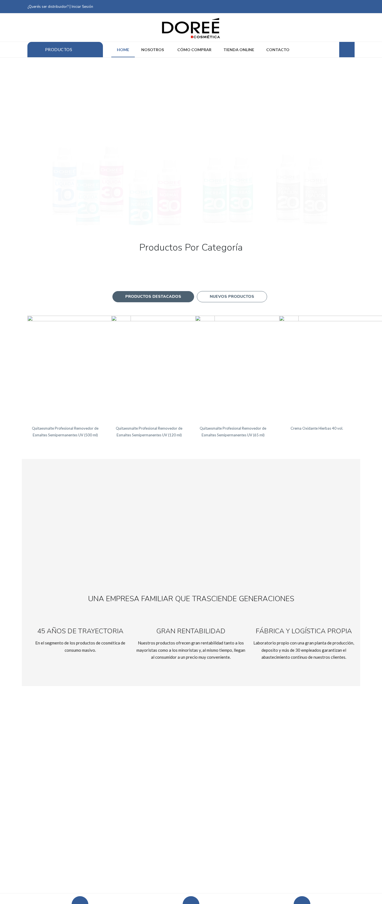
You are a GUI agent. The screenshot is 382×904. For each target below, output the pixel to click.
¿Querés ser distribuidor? (48, 6)
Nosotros (153, 49)
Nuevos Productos (232, 296)
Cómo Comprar (194, 49)
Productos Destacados (153, 296)
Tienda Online (238, 49)
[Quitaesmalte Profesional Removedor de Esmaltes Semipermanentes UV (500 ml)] (79, 367)
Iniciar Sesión (82, 6)
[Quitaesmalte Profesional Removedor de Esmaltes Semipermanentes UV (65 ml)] (247, 367)
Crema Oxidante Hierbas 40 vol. (317, 428)
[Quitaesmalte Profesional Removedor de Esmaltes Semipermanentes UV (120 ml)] (163, 367)
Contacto (277, 49)
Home (123, 49)
